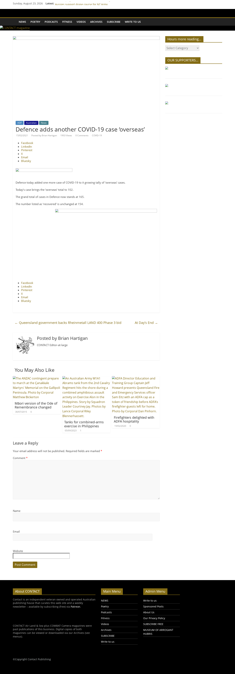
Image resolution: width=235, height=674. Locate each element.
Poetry (35, 21)
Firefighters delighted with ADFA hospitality (134, 419)
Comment (20, 458)
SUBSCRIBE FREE (153, 624)
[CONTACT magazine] (15, 19)
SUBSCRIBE (113, 21)
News (44, 122)
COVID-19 (97, 135)
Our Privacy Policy (154, 618)
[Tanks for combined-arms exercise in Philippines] (86, 378)
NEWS (22, 21)
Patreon (75, 606)
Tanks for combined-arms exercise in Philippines (84, 424)
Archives (96, 21)
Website (18, 551)
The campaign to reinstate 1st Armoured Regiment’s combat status (96, 3)
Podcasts (51, 21)
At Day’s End (146, 322)
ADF (19, 122)
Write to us (133, 21)
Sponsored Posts (153, 606)
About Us (148, 612)
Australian (31, 122)
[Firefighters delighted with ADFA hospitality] (136, 378)
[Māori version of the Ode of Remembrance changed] (37, 378)
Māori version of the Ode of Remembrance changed (36, 405)
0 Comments (81, 135)
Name (16, 511)
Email (16, 531)
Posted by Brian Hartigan (44, 135)
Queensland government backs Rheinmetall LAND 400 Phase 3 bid (68, 322)
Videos (81, 21)
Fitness (67, 21)
